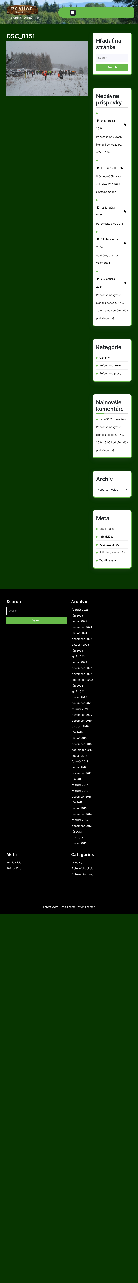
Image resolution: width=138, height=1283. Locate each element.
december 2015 (82, 796)
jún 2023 (77, 650)
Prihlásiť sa (106, 536)
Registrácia (106, 528)
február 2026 (80, 609)
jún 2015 (77, 802)
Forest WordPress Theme (59, 907)
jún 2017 (77, 779)
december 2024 (82, 627)
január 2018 (79, 767)
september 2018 (82, 750)
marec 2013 (79, 843)
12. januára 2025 (105, 212)
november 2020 (82, 714)
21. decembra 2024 (107, 244)
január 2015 (79, 808)
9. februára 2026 (105, 125)
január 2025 (79, 621)
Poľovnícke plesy (110, 373)
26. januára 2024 (105, 283)
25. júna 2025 (109, 169)
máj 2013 (77, 837)
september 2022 (82, 679)
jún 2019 (77, 732)
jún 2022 (77, 685)
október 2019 (80, 726)
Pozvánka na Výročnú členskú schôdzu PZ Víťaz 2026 (109, 144)
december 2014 (82, 814)
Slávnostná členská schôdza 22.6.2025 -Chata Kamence (109, 184)
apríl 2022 (78, 691)
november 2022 (82, 674)
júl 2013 (77, 831)
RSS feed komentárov (113, 552)
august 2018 (79, 755)
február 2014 (80, 820)
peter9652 (106, 419)
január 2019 (79, 738)
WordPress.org (108, 560)
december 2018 (82, 744)
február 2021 (80, 709)
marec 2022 (79, 697)
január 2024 (79, 633)
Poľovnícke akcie (110, 365)
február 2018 (80, 761)
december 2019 (82, 720)
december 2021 (82, 703)
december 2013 (82, 826)
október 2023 (80, 644)
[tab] (73, 13)
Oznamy (104, 357)
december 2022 (82, 668)
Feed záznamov (109, 544)
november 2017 (82, 773)
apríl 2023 (78, 656)
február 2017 (80, 785)
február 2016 (80, 790)
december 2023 (82, 639)
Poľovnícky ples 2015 (109, 223)
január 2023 (79, 662)
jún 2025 (77, 615)
